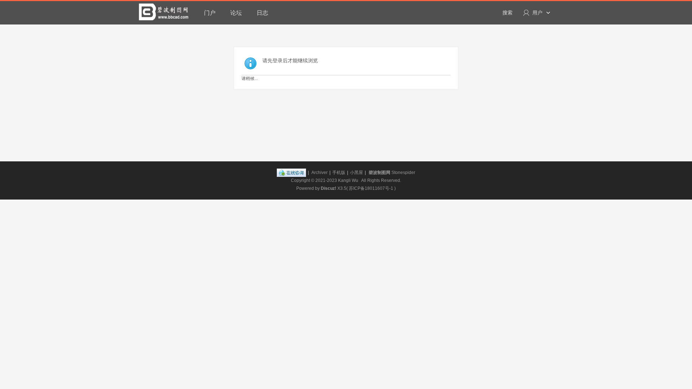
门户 (210, 13)
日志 (262, 13)
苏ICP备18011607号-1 (371, 188)
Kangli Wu (348, 180)
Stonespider (403, 172)
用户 (537, 12)
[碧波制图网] (164, 12)
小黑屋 (356, 172)
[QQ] (291, 172)
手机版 (338, 172)
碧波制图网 (379, 172)
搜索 (507, 12)
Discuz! (328, 188)
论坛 (236, 13)
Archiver (319, 172)
